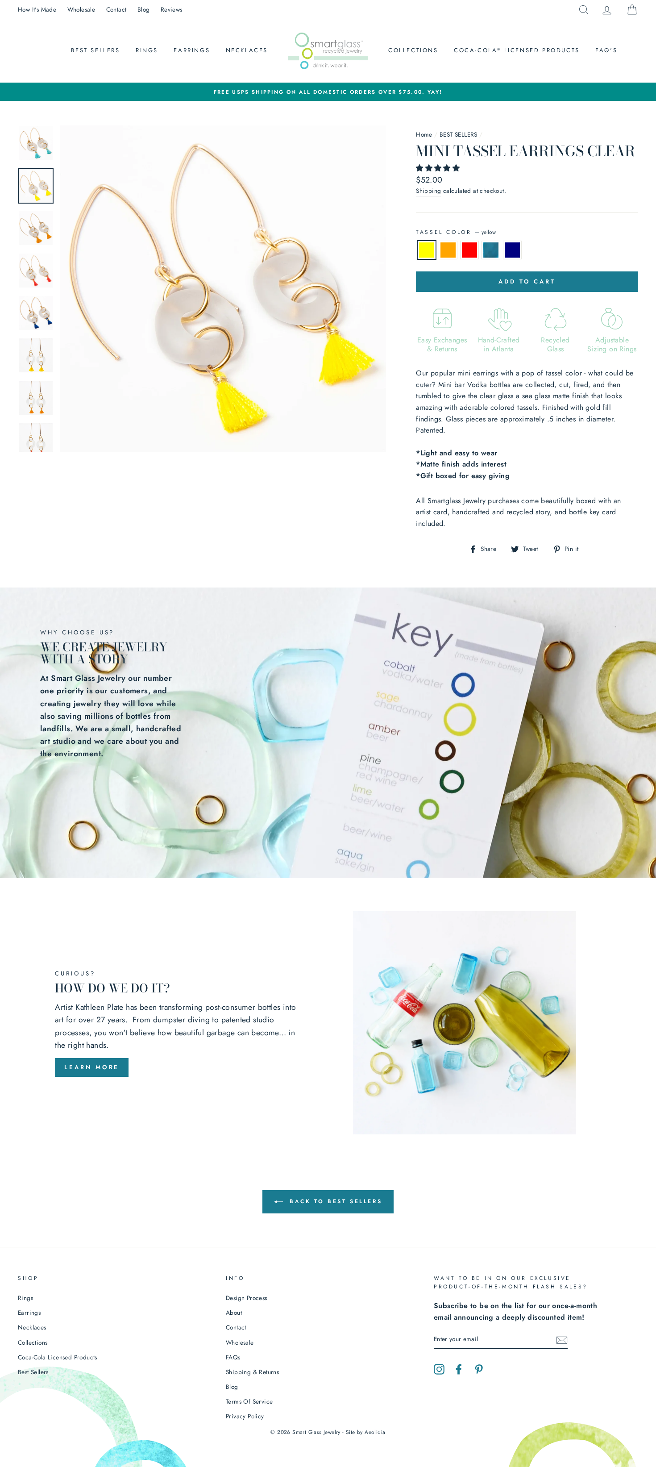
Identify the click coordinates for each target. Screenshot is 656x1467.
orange (448, 250)
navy (512, 250)
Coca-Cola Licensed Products (517, 50)
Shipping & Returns (252, 1371)
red (469, 250)
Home (424, 134)
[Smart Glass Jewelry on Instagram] (439, 1368)
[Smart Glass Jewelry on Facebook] (458, 1368)
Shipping (428, 190)
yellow (427, 250)
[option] (328, 92)
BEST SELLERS (458, 134)
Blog (143, 9)
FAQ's (606, 50)
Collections (413, 50)
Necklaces (247, 50)
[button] (439, 168)
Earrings (192, 50)
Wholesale (81, 9)
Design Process (246, 1297)
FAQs (233, 1357)
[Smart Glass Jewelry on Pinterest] (478, 1368)
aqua (491, 250)
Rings (147, 50)
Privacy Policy (245, 1416)
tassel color (456, 232)
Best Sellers (95, 50)
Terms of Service (249, 1401)
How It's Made (37, 9)
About (234, 1312)
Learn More (91, 1067)
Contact (116, 9)
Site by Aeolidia (365, 1432)
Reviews (172, 9)
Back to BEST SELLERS (334, 1201)
